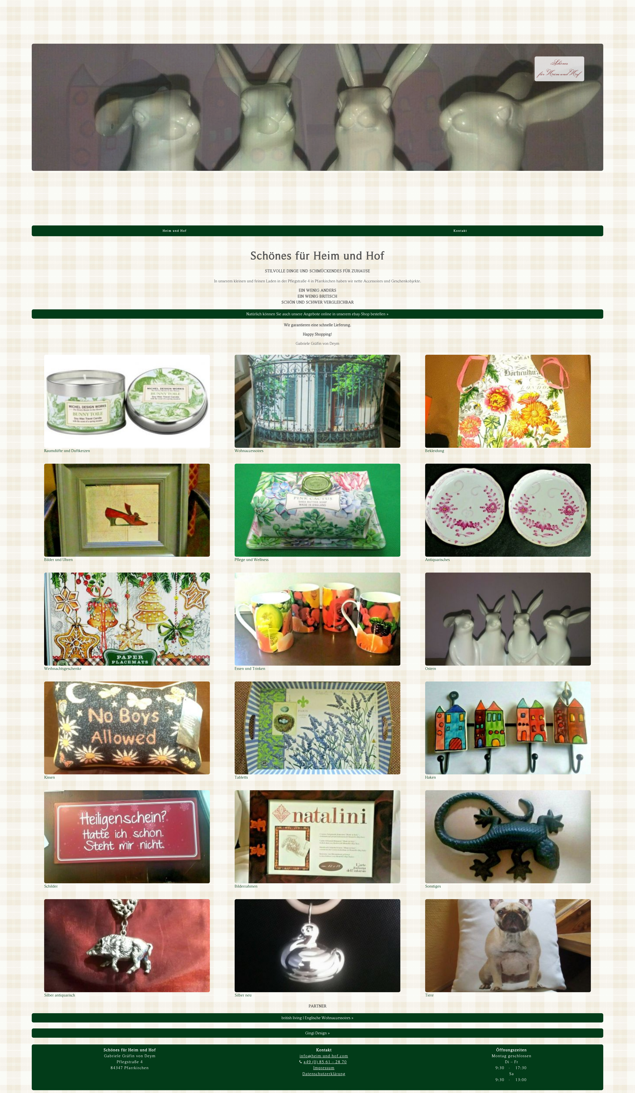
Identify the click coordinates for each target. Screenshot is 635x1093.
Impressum (324, 1068)
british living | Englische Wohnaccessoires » (317, 1018)
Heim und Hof (175, 230)
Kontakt (460, 230)
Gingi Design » (317, 1033)
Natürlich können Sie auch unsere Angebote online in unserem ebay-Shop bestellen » (317, 314)
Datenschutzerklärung (323, 1073)
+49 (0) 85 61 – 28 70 (325, 1062)
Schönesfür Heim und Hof (559, 68)
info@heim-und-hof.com (324, 1056)
